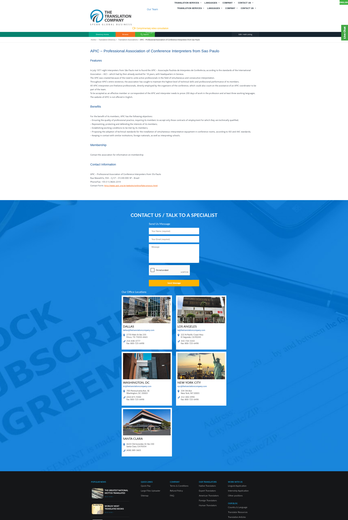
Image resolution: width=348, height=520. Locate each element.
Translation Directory (107, 39)
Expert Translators (207, 491)
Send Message (174, 283)
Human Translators (208, 505)
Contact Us (244, 2)
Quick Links (147, 482)
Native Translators (207, 486)
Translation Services (186, 2)
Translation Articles (237, 517)
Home (93, 39)
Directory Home (102, 34)
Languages (210, 2)
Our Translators (208, 482)
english (344, 2)
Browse (125, 34)
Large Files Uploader (150, 491)
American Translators (209, 496)
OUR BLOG (232, 504)
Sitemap (144, 496)
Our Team (152, 9)
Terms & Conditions (179, 486)
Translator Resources (238, 512)
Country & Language (237, 507)
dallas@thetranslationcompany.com (138, 330)
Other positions (235, 496)
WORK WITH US (235, 482)
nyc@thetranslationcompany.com (192, 386)
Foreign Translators (208, 500)
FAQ (172, 496)
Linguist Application (237, 486)
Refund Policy (176, 491)
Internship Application (238, 491)
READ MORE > (109, 496)
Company (227, 2)
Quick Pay (145, 486)
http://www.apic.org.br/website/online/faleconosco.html (131, 185)
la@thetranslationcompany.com (191, 330)
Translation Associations (128, 39)
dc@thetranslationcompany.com (137, 386)
